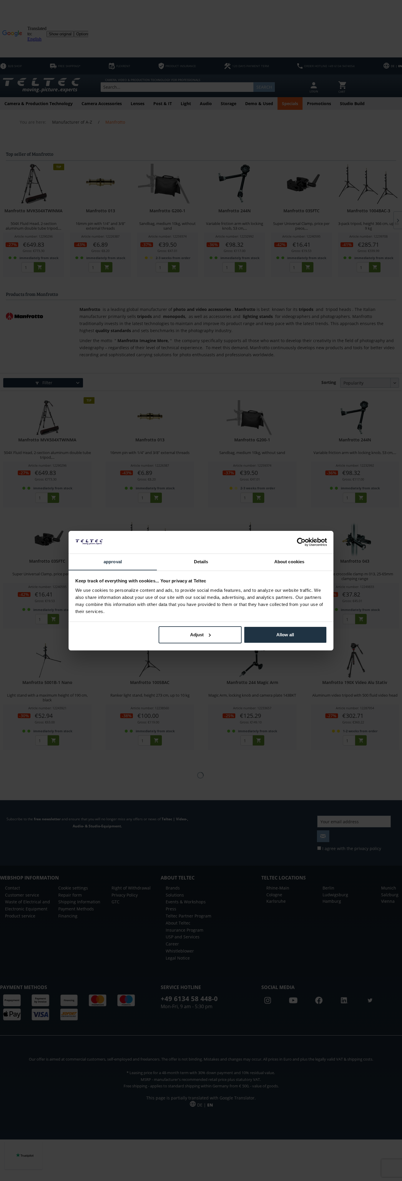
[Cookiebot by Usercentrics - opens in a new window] (301, 542)
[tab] (113, 562)
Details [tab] (201, 561)
